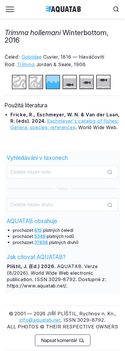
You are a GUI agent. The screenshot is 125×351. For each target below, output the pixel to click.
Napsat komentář (59, 340)
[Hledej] (109, 172)
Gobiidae (32, 57)
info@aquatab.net (40, 320)
